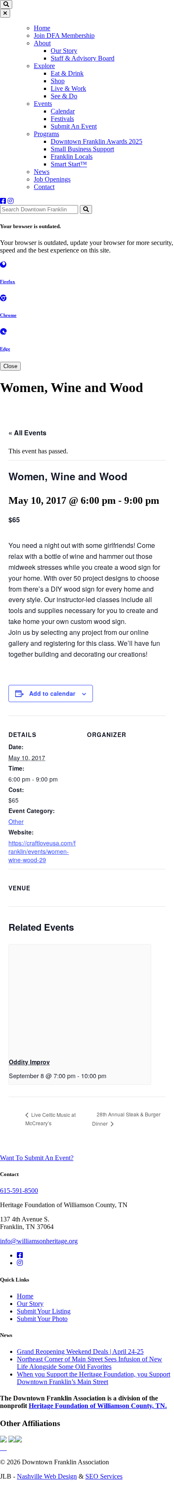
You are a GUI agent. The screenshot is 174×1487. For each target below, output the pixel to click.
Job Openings (52, 179)
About (42, 43)
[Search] (86, 209)
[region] (87, 107)
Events (43, 103)
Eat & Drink (67, 73)
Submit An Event (74, 126)
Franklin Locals (71, 156)
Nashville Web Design (47, 1476)
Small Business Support (82, 149)
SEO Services (103, 1476)
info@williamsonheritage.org (39, 1241)
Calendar (63, 111)
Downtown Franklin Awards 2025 (96, 141)
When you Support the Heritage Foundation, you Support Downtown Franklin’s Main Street (93, 1378)
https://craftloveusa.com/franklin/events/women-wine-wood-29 (42, 851)
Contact (44, 186)
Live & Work (68, 88)
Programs (46, 133)
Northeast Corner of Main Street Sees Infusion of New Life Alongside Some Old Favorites (89, 1362)
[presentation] (80, 997)
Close (10, 366)
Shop (58, 80)
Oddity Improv (29, 1062)
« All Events (27, 432)
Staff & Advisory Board (82, 58)
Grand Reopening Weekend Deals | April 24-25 (80, 1351)
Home (42, 28)
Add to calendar (52, 693)
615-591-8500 (19, 1190)
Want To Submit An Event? (36, 1157)
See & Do (64, 96)
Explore (44, 65)
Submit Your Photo (42, 1318)
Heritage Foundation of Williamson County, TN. (98, 1405)
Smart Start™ (69, 164)
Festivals (62, 118)
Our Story (64, 50)
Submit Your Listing (44, 1311)
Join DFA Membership (64, 35)
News (41, 171)
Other (16, 821)
